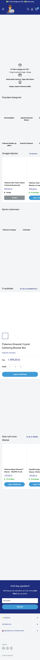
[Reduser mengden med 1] (10, 367)
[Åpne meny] (3, 9)
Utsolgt (14, 198)
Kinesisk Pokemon (8, 353)
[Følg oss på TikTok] (11, 648)
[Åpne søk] (28, 9)
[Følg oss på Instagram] (7, 648)
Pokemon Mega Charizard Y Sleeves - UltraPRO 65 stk (13, 470)
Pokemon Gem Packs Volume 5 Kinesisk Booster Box (14, 184)
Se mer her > (33, 154)
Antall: (4, 367)
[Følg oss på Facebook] (3, 648)
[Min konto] (32, 9)
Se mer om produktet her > (29, 289)
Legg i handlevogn (20, 374)
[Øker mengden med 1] (21, 367)
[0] (36, 9)
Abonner (20, 607)
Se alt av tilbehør (32, 437)
